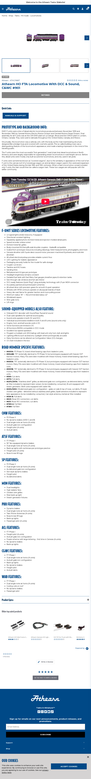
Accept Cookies (69, 766)
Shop (11, 16)
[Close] (88, 757)
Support (9, 743)
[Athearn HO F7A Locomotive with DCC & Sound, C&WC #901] (45, 37)
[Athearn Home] (13, 9)
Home (4, 16)
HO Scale (25, 16)
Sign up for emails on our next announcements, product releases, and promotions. (45, 720)
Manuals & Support (15, 115)
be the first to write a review (45, 678)
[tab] (45, 662)
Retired (45, 95)
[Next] (86, 37)
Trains (17, 16)
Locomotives (35, 16)
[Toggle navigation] (4, 9)
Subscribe (45, 734)
